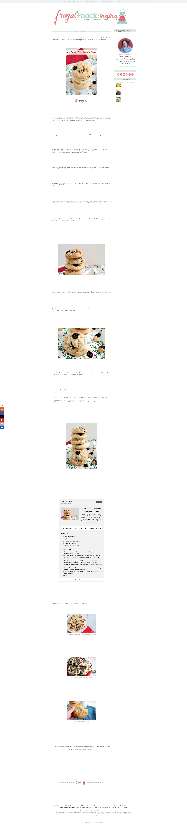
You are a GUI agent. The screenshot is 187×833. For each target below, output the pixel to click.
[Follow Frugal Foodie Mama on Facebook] (121, 75)
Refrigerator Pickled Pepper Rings (128, 82)
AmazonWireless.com (121, 807)
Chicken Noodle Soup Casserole (128, 97)
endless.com (96, 807)
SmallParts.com (111, 807)
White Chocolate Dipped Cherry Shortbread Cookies (81, 634)
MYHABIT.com (103, 807)
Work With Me (107, 1)
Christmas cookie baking (78, 201)
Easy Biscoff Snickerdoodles (81, 721)
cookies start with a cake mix (71, 309)
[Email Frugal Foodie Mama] (132, 75)
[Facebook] (2, 413)
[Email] (2, 424)
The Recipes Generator (85, 579)
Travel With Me (91, 1)
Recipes (121, 1)
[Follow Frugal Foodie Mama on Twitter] (118, 75)
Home (64, 1)
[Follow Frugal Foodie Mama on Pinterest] (124, 75)
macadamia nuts (65, 790)
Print (99, 502)
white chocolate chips (77, 790)
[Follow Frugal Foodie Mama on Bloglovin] (129, 75)
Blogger (104, 822)
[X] (2, 416)
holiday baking (55, 790)
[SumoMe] (2, 427)
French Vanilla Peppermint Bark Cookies (81, 677)
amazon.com (89, 807)
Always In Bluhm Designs (92, 822)
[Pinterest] (2, 420)
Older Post (109, 799)
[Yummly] (2, 409)
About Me (76, 1)
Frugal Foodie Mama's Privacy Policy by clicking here (96, 810)
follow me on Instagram (83, 749)
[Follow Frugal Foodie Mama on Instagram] (126, 75)
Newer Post (54, 799)
